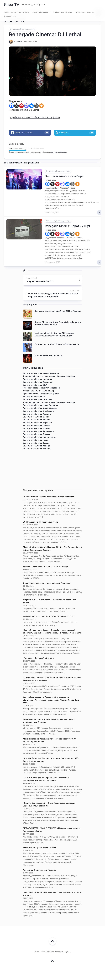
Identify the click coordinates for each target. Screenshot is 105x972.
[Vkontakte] (31, 105)
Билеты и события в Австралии (38, 382)
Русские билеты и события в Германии (41, 388)
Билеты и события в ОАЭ (34, 396)
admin (19, 41)
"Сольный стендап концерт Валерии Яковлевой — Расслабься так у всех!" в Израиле (47, 779)
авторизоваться (58, 152)
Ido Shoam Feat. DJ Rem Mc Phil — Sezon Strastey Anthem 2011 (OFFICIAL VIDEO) (55, 334)
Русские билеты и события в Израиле (41, 393)
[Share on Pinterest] (17, 21)
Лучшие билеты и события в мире (39, 391)
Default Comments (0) (17, 149)
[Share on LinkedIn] (22, 21)
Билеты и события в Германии (37, 399)
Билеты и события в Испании (37, 449)
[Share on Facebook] (11, 21)
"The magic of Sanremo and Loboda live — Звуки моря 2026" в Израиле (52, 893)
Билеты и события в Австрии (37, 414)
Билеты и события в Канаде (36, 446)
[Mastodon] (26, 105)
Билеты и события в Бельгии (36, 434)
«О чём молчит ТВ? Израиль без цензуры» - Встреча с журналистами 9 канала (49, 720)
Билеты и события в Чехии (36, 440)
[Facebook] (11, 105)
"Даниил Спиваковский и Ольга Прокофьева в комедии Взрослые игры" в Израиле (49, 804)
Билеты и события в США (35, 385)
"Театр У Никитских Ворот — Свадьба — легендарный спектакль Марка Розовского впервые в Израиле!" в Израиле (52, 631)
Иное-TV (11, 4)
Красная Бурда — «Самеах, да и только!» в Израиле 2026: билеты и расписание (51, 759)
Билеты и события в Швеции (36, 428)
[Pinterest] (21, 105)
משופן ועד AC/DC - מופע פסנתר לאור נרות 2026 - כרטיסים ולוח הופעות (49, 601)
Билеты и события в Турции (36, 443)
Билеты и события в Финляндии (38, 431)
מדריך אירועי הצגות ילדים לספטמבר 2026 (40, 522)
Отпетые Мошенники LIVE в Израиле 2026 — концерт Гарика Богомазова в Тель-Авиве (52, 679)
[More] (41, 105)
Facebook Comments (36, 149)
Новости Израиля (40, 12)
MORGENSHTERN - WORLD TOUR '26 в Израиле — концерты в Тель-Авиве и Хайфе (51, 829)
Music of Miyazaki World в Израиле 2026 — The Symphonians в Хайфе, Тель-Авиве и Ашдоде (52, 548)
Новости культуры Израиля (16, 12)
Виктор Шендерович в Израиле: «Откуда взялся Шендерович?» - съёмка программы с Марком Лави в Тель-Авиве (51, 700)
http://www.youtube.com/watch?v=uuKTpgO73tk (35, 117)
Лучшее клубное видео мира (22, 29)
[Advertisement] (52, 468)
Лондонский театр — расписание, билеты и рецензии (49, 376)
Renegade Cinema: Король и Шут (67, 226)
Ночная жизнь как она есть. (48, 355)
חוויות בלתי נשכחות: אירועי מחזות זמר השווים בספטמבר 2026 (48, 497)
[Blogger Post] (36, 105)
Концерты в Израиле (62, 12)
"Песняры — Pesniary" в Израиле (38, 658)
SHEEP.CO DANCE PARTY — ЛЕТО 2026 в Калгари (45, 566)
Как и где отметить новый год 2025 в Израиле (58, 311)
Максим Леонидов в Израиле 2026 (39, 848)
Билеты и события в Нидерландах (39, 437)
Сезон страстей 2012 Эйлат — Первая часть (57, 344)
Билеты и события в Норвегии (37, 422)
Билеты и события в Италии (36, 420)
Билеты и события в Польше (36, 425)
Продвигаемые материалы (38, 490)
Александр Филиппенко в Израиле (39, 870)
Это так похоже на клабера (64, 176)
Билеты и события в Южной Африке (40, 408)
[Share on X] (6, 21)
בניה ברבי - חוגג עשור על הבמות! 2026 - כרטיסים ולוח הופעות (49, 616)
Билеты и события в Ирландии (37, 379)
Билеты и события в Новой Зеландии (40, 405)
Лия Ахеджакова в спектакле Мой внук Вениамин (46, 583)
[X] (16, 105)
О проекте (9, 16)
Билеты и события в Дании (36, 417)
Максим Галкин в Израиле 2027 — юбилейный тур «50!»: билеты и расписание (50, 740)
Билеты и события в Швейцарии (38, 411)
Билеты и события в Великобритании (41, 373)
